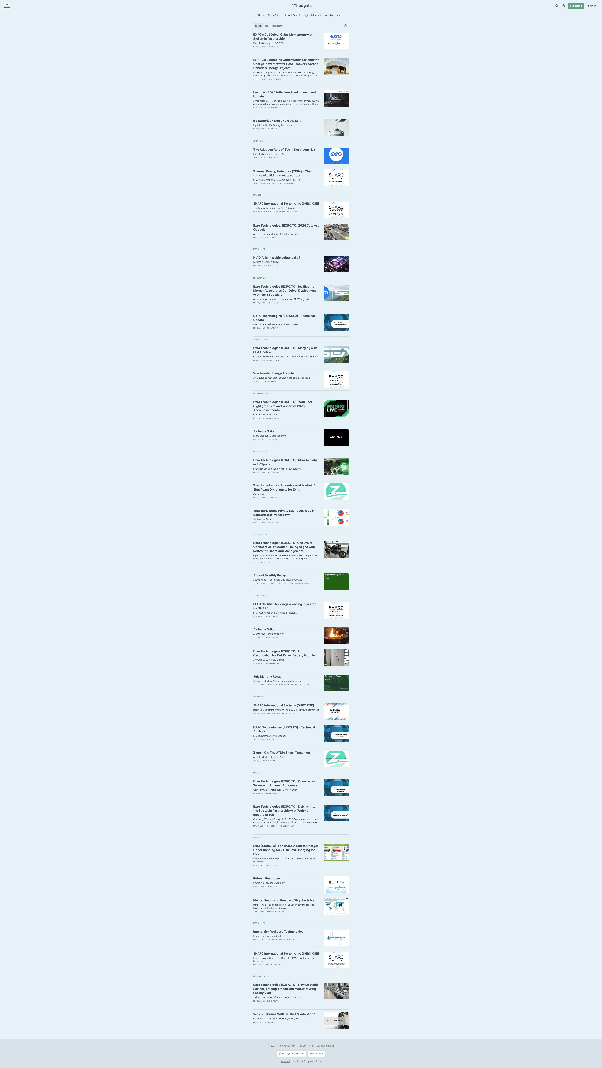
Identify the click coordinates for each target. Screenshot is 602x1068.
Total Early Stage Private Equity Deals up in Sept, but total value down (284, 513)
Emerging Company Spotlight (269, 882)
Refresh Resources (267, 878)
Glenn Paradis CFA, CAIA (277, 911)
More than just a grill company (270, 435)
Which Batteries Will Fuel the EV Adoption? (284, 1014)
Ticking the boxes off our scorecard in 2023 (276, 997)
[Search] (556, 6)
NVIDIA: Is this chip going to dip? (276, 257)
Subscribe (576, 5)
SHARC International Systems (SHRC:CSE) (275, 612)
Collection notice (325, 1045)
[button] (261, 15)
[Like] (255, 216)
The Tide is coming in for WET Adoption (274, 207)
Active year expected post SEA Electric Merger (278, 233)
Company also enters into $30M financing (276, 789)
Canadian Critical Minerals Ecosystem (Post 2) (277, 1018)
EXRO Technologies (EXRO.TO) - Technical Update (284, 318)
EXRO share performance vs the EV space (275, 324)
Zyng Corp (259, 493)
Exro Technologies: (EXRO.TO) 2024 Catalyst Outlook (286, 227)
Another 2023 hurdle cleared (269, 659)
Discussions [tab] (277, 25)
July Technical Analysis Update (269, 735)
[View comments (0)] (277, 83)
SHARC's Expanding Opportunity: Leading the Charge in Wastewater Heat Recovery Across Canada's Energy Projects (286, 64)
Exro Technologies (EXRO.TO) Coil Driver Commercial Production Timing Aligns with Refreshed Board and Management (284, 547)
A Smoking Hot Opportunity (268, 633)
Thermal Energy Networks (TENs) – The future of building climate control (282, 173)
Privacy (302, 1045)
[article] (301, 42)
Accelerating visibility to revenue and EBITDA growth (281, 299)
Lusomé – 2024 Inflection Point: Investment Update (284, 94)
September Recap (262, 519)
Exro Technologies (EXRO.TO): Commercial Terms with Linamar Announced (284, 783)
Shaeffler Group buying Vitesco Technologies (277, 468)
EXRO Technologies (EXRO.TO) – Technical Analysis (284, 729)
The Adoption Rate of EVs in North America (284, 149)
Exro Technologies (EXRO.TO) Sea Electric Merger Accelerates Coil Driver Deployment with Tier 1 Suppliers (284, 290)
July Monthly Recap (267, 676)
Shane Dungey (274, 79)
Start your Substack (293, 1053)
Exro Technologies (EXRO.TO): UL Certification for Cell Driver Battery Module (284, 653)
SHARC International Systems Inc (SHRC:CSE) (277, 179)
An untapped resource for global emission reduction (281, 377)
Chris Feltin (272, 238)
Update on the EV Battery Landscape (273, 125)
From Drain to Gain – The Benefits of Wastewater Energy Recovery (283, 959)
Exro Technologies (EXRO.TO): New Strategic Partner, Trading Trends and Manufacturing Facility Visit (285, 989)
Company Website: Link (266, 414)
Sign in (592, 5)
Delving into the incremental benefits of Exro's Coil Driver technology (284, 860)
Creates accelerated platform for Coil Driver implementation (285, 356)
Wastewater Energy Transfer (274, 373)
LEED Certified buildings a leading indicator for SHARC (284, 606)
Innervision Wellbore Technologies (278, 931)
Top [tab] (266, 25)
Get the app (316, 1053)
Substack (285, 1061)
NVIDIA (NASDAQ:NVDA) (266, 262)
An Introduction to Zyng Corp (269, 756)
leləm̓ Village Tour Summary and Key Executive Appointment (286, 709)
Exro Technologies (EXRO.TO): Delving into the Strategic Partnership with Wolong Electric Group (284, 811)
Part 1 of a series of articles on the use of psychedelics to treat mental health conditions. (283, 906)
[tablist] (269, 26)
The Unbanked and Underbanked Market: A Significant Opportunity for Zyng (284, 487)
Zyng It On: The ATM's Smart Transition (281, 752)
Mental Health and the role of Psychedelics (283, 900)
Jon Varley (272, 47)
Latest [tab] (258, 25)
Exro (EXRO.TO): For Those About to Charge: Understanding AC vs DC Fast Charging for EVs (285, 850)
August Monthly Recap (269, 575)
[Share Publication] (563, 6)
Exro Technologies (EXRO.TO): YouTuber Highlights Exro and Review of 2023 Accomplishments (282, 406)
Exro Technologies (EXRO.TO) (269, 43)
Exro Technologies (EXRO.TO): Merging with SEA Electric (285, 350)
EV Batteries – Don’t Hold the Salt (277, 121)
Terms (311, 1045)
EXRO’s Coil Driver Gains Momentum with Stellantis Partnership (283, 36)
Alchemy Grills (263, 431)
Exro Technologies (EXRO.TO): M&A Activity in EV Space (285, 462)
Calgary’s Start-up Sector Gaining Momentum (277, 680)
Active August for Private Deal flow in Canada (277, 579)
